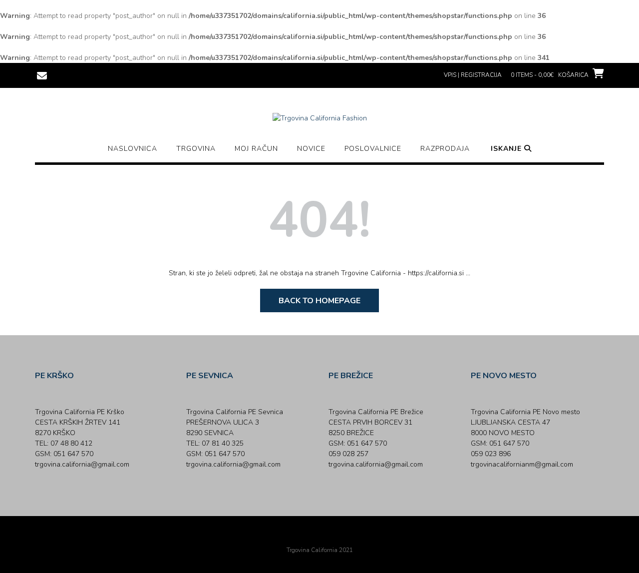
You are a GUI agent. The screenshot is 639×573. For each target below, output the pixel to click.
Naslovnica (132, 148)
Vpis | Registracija (473, 75)
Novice (311, 148)
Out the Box (333, 537)
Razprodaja (445, 148)
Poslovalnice (372, 148)
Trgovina (196, 148)
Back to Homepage (319, 300)
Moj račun (256, 148)
